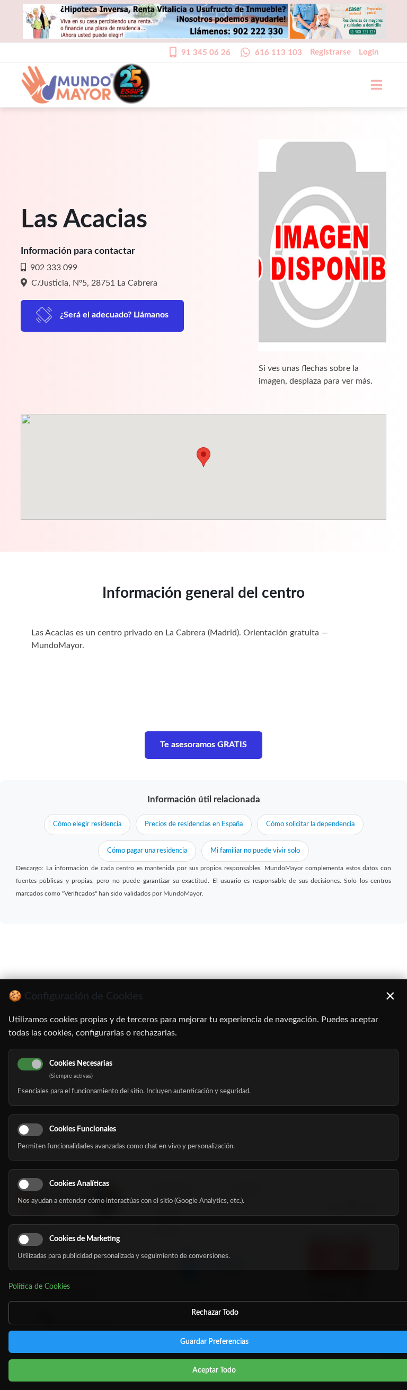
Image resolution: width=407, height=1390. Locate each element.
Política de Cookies (39, 1286)
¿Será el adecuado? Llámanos (114, 315)
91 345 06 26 (206, 53)
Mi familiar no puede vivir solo (255, 850)
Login (368, 52)
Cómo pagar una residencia (147, 850)
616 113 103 (278, 53)
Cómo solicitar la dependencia (310, 824)
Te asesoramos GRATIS (203, 744)
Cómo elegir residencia (87, 824)
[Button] (371, 85)
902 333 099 (52, 267)
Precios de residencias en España (194, 824)
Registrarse (330, 52)
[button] (203, 457)
